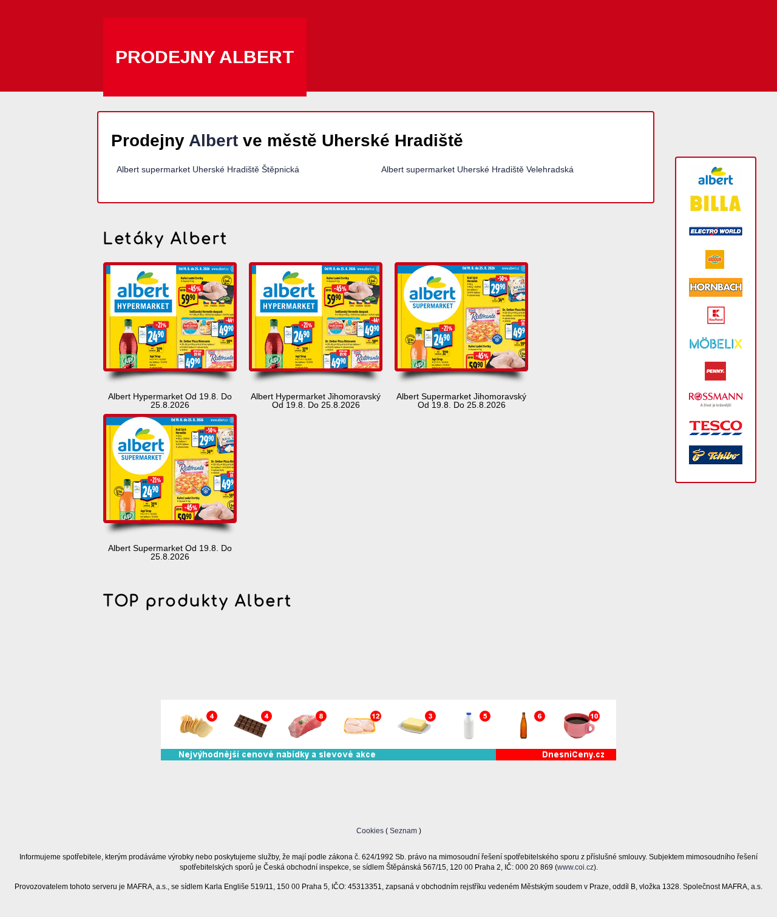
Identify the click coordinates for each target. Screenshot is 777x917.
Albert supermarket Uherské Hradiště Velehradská (477, 169)
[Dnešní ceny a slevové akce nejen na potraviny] (388, 757)
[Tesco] (715, 427)
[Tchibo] (715, 454)
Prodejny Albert (204, 57)
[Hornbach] (715, 287)
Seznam (403, 830)
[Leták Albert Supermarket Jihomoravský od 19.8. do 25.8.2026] (461, 324)
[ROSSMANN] (715, 399)
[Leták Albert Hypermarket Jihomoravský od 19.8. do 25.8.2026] (315, 324)
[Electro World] (715, 231)
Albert (213, 140)
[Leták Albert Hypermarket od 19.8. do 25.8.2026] (170, 324)
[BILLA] (715, 203)
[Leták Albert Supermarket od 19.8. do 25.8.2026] (170, 476)
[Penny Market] (715, 371)
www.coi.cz (575, 867)
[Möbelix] (715, 343)
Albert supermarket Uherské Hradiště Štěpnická (208, 169)
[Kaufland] (715, 315)
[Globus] (715, 259)
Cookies (370, 830)
